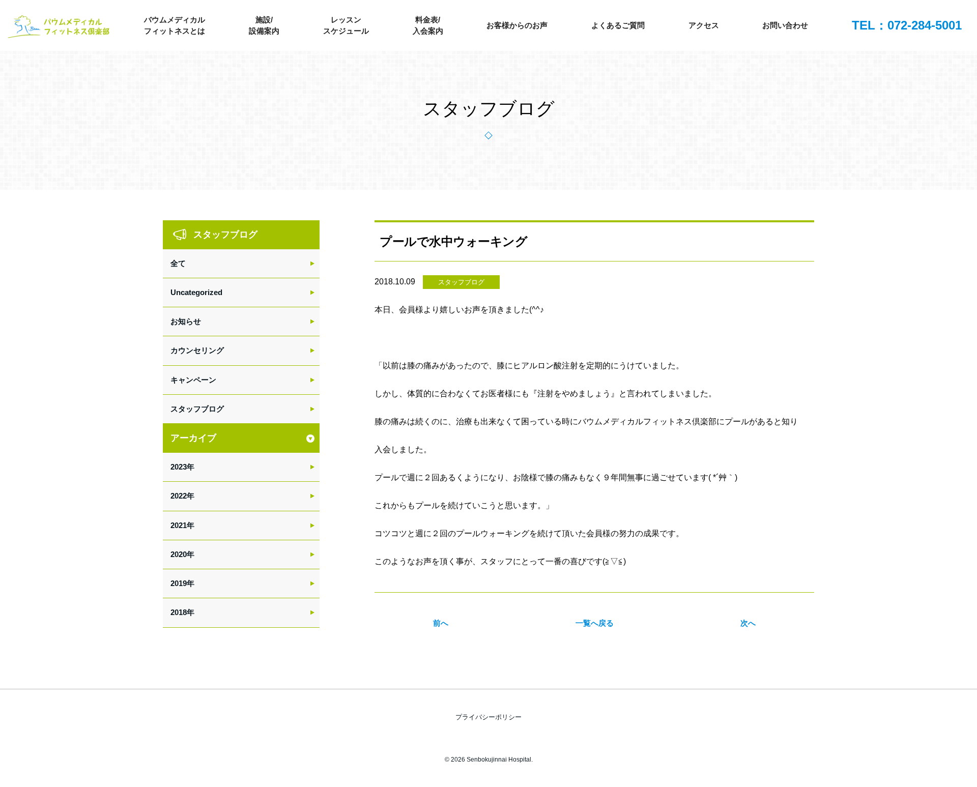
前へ (440, 623)
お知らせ (185, 321)
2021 (178, 525)
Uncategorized (196, 292)
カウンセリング (197, 350)
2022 (178, 495)
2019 (178, 583)
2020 (178, 554)
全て (178, 263)
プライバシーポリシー (488, 717)
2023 (178, 466)
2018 (178, 612)
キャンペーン (193, 379)
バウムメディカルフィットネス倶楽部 (58, 28)
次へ (748, 623)
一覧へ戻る (595, 623)
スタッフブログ (461, 282)
